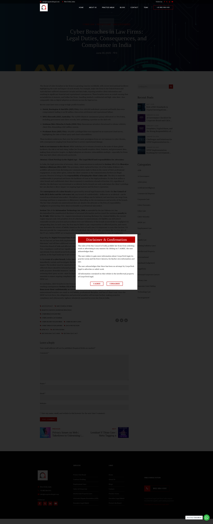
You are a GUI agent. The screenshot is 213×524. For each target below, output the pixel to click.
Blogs (122, 7)
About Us (93, 7)
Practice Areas (108, 7)
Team (146, 7)
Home (81, 7)
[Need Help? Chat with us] (206, 517)
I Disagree (115, 283)
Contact (134, 7)
